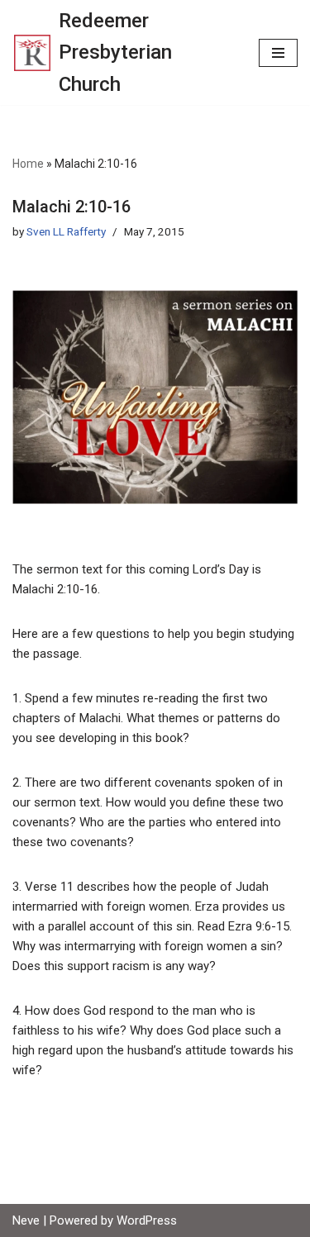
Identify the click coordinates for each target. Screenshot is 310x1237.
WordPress (147, 1220)
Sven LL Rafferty (66, 231)
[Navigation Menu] (278, 53)
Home (28, 163)
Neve (26, 1220)
